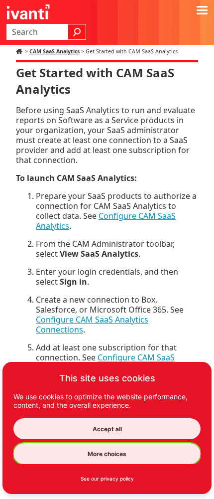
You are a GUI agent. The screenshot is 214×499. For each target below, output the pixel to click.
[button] (77, 32)
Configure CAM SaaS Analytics (106, 220)
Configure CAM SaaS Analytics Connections (92, 324)
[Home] (20, 51)
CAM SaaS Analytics (54, 51)
